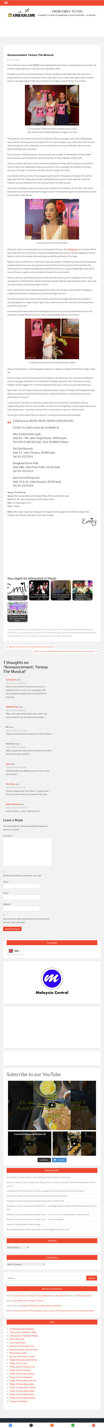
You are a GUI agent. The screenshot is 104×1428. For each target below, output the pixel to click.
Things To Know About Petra (21, 1394)
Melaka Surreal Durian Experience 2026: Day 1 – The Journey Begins (35, 1219)
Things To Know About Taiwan (22, 1398)
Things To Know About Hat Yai (22, 1380)
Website (7, 904)
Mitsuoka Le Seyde (83, 1295)
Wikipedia (72, 249)
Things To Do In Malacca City (22, 1366)
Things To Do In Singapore (20, 1377)
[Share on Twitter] (31, 1425)
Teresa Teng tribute (64, 636)
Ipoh (24, 629)
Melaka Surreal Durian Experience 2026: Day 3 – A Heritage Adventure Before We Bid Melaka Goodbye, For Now (52, 1208)
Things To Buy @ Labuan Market (23, 1360)
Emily (9, 1310)
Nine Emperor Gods (18, 1353)
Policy (98, 1422)
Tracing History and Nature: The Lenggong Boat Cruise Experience (40, 1295)
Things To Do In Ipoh (18, 1363)
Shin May (10, 784)
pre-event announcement (29, 632)
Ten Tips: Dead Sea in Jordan (22, 1356)
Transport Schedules (18, 1401)
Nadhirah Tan (12, 706)
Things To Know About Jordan (22, 1387)
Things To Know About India (21, 1384)
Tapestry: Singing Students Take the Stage (23, 1224)
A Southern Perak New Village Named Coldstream (40, 1305)
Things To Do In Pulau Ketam (22, 1373)
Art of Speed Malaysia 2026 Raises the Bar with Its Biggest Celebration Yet (38, 1229)
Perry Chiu (51, 629)
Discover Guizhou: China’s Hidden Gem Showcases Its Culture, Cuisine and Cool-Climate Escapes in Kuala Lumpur (51, 1184)
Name (6, 881)
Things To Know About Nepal (22, 1391)
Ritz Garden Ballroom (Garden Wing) (58, 632)
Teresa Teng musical (45, 636)
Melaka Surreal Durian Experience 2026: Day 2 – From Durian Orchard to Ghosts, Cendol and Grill (48, 1214)
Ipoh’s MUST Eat (16, 1339)
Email (6, 893)
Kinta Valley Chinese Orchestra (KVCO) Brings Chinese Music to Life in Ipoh (38, 1177)
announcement (13, 629)
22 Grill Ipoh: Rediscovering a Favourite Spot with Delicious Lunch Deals (37, 1196)
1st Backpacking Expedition (21, 1329)
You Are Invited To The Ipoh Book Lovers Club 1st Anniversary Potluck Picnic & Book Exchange (54, 1310)
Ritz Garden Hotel (83, 632)
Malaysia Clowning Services (21, 1346)
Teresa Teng (30, 636)
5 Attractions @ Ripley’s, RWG (22, 1332)
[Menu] (6, 3)
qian (8, 764)
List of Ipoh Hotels (17, 1342)
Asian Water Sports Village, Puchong (28, 1300)
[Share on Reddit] (52, 1425)
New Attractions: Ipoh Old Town (23, 1349)
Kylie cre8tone (12, 804)
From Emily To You (67, 11)
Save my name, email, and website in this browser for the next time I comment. (26, 920)
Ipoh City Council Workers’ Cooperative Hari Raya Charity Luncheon (64, 651)
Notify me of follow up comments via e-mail (22, 875)
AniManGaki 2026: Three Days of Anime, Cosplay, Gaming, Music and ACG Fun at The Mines (45, 1191)
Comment (8, 835)
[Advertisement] (52, 28)
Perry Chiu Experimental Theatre (72, 629)
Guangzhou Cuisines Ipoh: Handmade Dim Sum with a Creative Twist (35, 1201)
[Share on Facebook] (10, 1425)
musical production (36, 629)
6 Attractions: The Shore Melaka (23, 1335)
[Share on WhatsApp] (72, 1425)
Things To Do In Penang (19, 1370)
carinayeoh (11, 679)
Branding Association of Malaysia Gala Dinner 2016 (31, 647)
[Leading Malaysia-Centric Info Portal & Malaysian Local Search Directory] (52, 981)
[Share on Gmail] (93, 1425)
